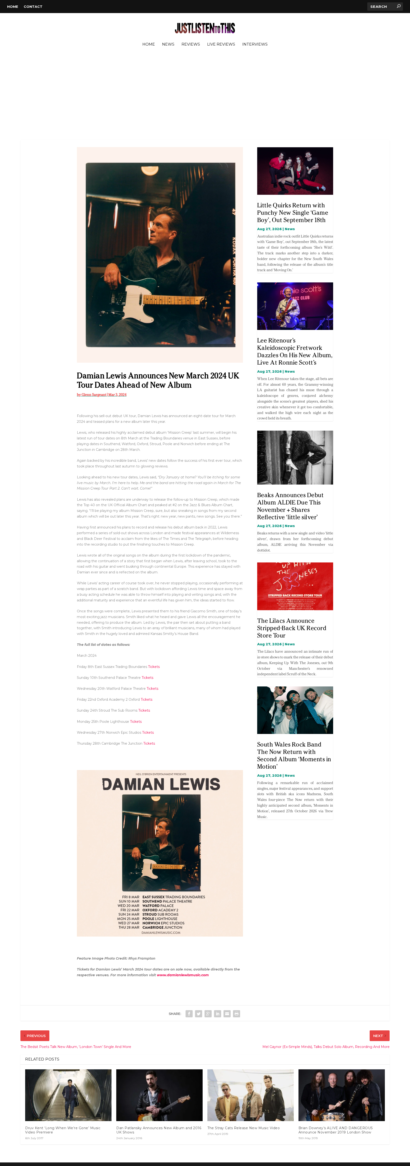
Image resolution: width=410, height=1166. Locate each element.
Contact (33, 7)
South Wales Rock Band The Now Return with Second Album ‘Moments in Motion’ (294, 755)
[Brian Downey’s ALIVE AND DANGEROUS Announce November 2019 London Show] (341, 1095)
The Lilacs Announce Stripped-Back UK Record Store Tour (291, 628)
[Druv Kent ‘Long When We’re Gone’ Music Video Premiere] (68, 1095)
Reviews (191, 45)
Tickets (154, 667)
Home (12, 7)
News (168, 45)
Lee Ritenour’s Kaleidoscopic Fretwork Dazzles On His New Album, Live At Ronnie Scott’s (295, 351)
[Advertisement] (205, 95)
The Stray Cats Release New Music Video (243, 1128)
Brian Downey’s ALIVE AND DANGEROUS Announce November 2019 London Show (335, 1130)
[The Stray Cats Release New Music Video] (250, 1095)
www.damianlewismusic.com (183, 975)
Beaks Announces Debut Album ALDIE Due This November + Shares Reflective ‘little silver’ (290, 506)
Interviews (255, 45)
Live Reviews (221, 45)
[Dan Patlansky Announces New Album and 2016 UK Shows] (159, 1095)
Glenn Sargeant (94, 394)
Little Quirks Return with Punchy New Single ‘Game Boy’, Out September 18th (292, 212)
